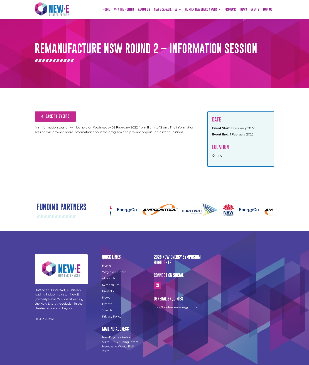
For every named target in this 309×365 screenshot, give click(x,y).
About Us (144, 9)
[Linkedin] (157, 285)
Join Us (267, 9)
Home (106, 9)
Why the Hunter (124, 9)
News (243, 9)
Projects (230, 9)
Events (255, 9)
